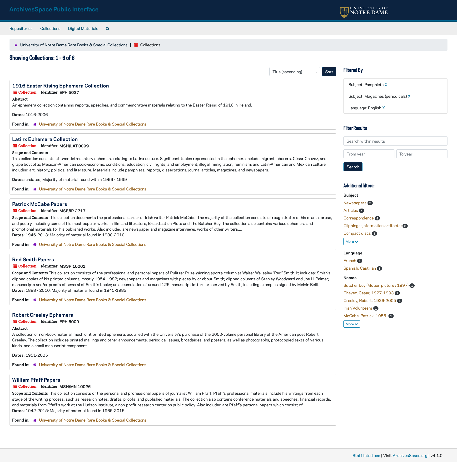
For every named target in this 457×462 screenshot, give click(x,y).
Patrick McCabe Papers (39, 203)
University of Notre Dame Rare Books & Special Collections (74, 44)
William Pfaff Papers (36, 379)
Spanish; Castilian (360, 268)
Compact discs (357, 233)
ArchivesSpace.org (410, 455)
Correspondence (359, 217)
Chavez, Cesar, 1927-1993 (369, 292)
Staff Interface (366, 455)
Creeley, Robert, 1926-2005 (370, 300)
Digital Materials (83, 28)
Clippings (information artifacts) (372, 225)
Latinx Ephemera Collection (45, 139)
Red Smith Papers (33, 259)
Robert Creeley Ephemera (43, 314)
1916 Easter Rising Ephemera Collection (60, 85)
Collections (50, 28)
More (350, 241)
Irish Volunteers (358, 308)
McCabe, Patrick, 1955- (365, 315)
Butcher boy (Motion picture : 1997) (376, 285)
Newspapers (355, 202)
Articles (351, 210)
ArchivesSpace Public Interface (54, 9)
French (350, 260)
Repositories (21, 28)
